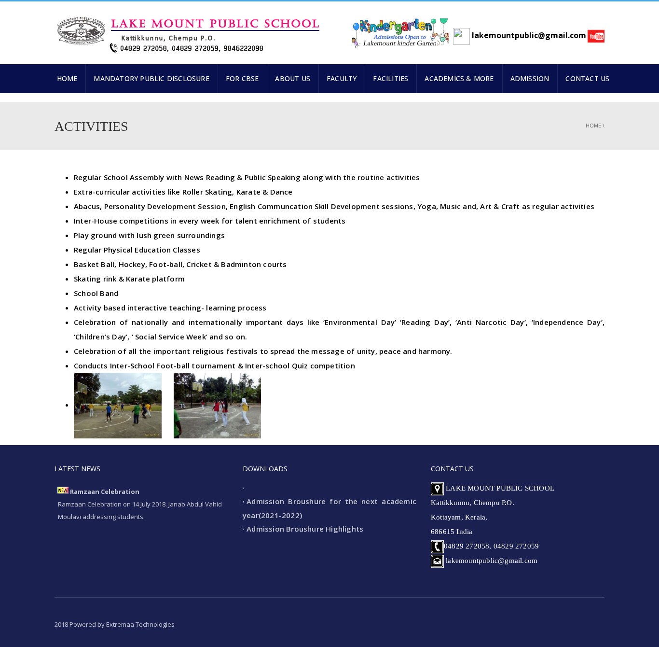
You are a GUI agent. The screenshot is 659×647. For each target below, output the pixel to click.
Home (593, 125)
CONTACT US (587, 78)
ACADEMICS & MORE (459, 78)
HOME (67, 78)
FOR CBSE (242, 78)
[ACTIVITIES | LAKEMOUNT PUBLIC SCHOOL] (187, 30)
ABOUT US (292, 78)
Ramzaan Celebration (104, 491)
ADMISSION (529, 78)
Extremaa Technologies (140, 624)
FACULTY (342, 78)
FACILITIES (390, 78)
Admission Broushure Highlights (305, 529)
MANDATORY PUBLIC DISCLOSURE (151, 78)
